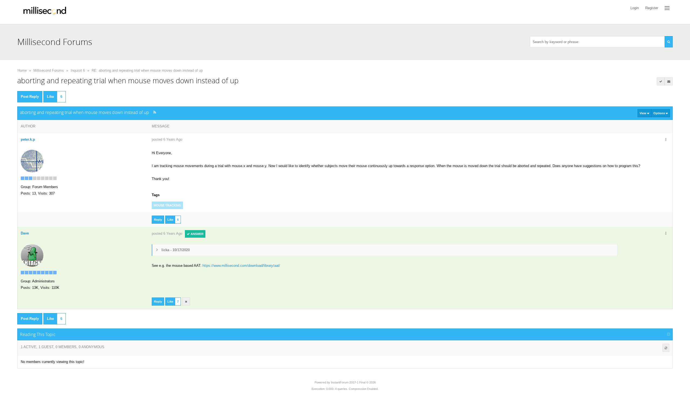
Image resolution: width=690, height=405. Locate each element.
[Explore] (667, 8)
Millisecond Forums (48, 70)
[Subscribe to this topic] (669, 81)
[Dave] (32, 255)
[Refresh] (666, 348)
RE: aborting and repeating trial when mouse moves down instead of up (147, 70)
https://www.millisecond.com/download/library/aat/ (241, 266)
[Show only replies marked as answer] (661, 81)
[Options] (665, 139)
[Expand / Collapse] (668, 334)
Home (22, 70)
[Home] (44, 12)
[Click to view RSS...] (154, 112)
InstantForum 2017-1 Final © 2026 (353, 382)
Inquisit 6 (78, 70)
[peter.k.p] (32, 161)
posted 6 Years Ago (167, 139)
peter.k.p (28, 139)
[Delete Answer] (186, 301)
